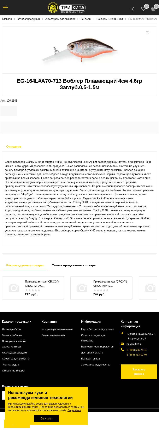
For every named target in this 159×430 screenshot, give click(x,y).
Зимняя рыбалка (12, 335)
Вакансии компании (53, 335)
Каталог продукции (16, 321)
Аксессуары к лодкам (14, 352)
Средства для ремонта (15, 358)
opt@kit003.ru (134, 344)
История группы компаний (57, 329)
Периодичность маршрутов (97, 346)
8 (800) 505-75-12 (137, 350)
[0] (153, 9)
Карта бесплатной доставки (97, 329)
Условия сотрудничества (95, 364)
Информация (91, 321)
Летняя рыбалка (12, 329)
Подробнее (74, 410)
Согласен (46, 418)
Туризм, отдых (10, 364)
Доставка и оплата (92, 352)
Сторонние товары (13, 370)
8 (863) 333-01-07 (137, 354)
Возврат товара (90, 358)
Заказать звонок (138, 371)
